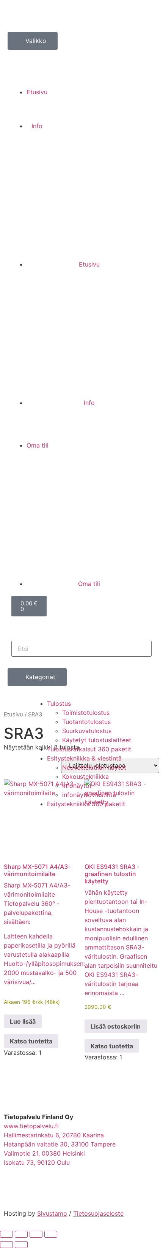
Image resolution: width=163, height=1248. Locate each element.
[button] (81, 54)
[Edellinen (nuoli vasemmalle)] (6, 1244)
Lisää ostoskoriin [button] (116, 1026)
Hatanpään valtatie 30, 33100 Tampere (60, 1144)
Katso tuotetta (31, 1041)
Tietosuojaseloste (98, 1213)
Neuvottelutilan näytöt (94, 767)
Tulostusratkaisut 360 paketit (89, 749)
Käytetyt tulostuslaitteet (96, 740)
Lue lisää (23, 1021)
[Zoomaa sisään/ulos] (6, 1234)
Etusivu (13, 714)
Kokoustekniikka (85, 776)
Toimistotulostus (86, 712)
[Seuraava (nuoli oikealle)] (21, 1244)
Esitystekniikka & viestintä (84, 758)
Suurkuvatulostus (86, 731)
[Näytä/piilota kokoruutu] (21, 1234)
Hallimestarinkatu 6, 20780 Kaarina (54, 1135)
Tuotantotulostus (86, 722)
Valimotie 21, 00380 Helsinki (44, 1153)
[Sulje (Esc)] (50, 1234)
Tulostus (59, 703)
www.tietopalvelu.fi (31, 1126)
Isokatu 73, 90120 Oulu (37, 1162)
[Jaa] (36, 1234)
